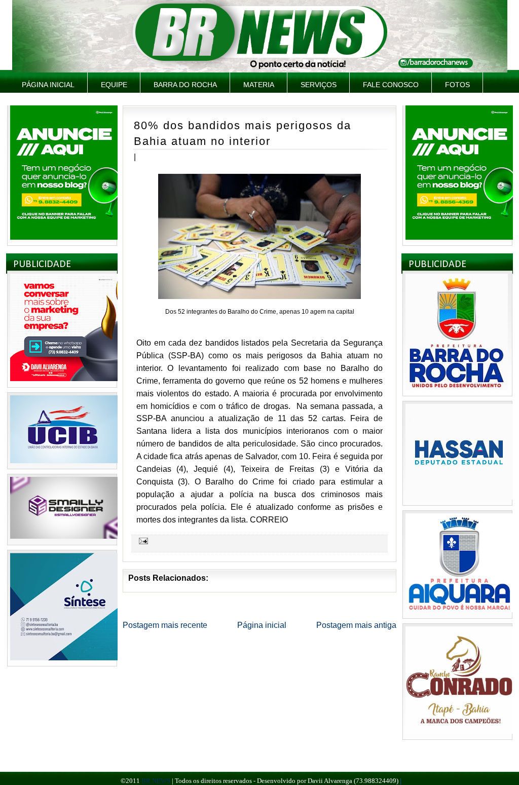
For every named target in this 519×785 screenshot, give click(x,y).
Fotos (457, 85)
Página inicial (48, 85)
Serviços (319, 85)
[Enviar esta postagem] (142, 540)
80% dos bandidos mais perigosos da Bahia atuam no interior (242, 133)
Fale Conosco (391, 85)
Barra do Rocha (185, 85)
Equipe (114, 85)
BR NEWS (155, 780)
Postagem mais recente (165, 625)
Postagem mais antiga (356, 625)
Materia (258, 85)
